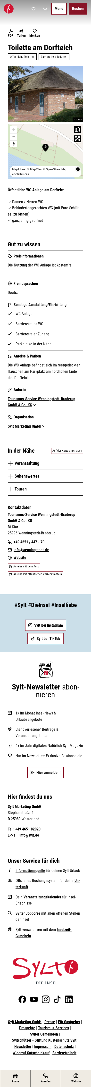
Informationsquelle (30, 870)
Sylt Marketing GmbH (24, 1022)
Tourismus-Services (53, 1028)
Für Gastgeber (69, 1022)
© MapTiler (34, 169)
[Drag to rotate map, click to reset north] (13, 143)
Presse (49, 1022)
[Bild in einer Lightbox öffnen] (45, 970)
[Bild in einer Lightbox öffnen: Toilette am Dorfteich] (45, 94)
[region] (45, 151)
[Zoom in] (13, 129)
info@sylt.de (29, 835)
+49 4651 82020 (28, 829)
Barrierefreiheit (64, 1053)
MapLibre (18, 169)
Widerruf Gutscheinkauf (31, 1053)
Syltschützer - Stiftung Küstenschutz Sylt (44, 1040)
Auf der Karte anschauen (67, 450)
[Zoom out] (13, 136)
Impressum (42, 1046)
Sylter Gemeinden (44, 1034)
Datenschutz (64, 1046)
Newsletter (22, 1046)
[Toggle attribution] (78, 169)
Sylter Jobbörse (28, 913)
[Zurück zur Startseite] (9, 9)
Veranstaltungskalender (42, 897)
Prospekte (27, 1028)
